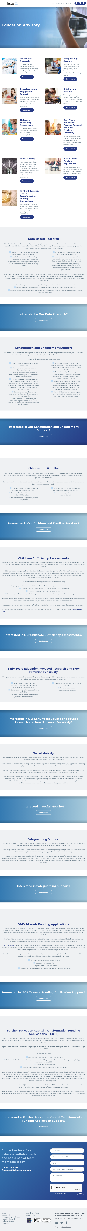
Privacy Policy (31, 1215)
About (4, 1213)
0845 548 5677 (11, 1167)
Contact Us (43, 320)
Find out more (27, 77)
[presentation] (66, 1188)
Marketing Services (8, 1221)
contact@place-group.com (18, 1170)
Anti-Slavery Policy (32, 1213)
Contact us (43, 812)
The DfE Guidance (8, 945)
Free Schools (6, 1215)
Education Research (8, 1219)
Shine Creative (66, 1227)
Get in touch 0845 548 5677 (61, 3)
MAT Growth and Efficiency (11, 1217)
